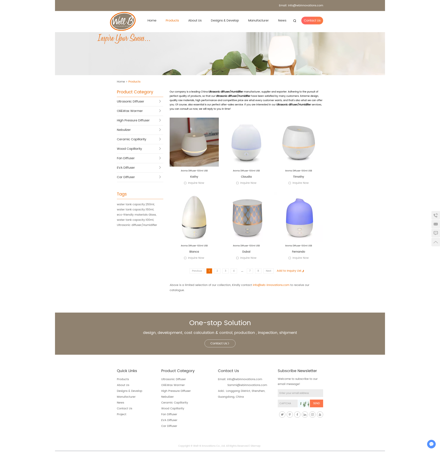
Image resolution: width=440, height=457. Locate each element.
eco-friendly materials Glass (136, 215)
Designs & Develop (225, 20)
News (282, 20)
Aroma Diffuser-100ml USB (194, 170)
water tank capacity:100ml (135, 220)
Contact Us (312, 20)
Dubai (246, 251)
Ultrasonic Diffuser (173, 379)
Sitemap (255, 446)
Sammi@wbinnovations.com (247, 385)
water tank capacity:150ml (135, 209)
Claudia (246, 177)
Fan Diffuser (169, 414)
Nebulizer (167, 397)
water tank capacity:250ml (135, 204)
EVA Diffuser (169, 420)
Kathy (194, 177)
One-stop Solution (220, 323)
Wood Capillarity (172, 408)
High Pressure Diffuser (176, 391)
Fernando (298, 251)
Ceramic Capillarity (174, 402)
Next (268, 271)
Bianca (194, 251)
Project (121, 414)
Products (172, 20)
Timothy (298, 177)
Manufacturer (258, 20)
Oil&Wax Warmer (173, 385)
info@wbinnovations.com (305, 5)
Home (151, 20)
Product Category (135, 93)
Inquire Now (196, 183)
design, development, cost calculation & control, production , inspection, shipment (220, 332)
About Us (195, 20)
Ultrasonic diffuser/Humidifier (137, 225)
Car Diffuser (169, 426)
